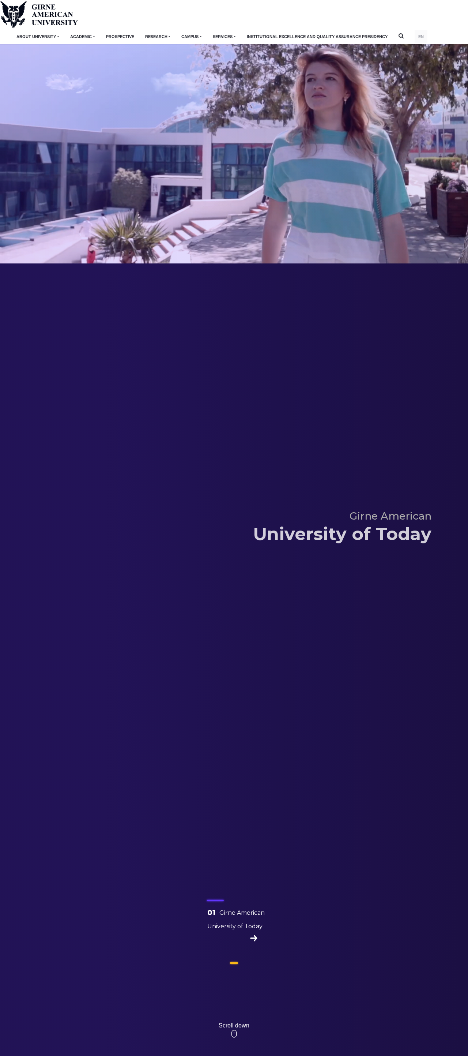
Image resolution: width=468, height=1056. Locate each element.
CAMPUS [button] (190, 36)
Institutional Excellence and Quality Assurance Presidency (317, 36)
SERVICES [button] (223, 36)
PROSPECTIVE (120, 36)
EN (421, 36)
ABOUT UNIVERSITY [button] (36, 36)
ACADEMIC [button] (81, 36)
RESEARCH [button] (156, 36)
